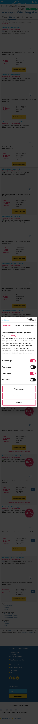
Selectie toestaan (19, 396)
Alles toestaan (19, 389)
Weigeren (19, 402)
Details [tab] (17, 325)
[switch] (33, 367)
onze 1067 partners (14, 336)
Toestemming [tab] (7, 325)
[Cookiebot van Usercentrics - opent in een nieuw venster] (27, 319)
